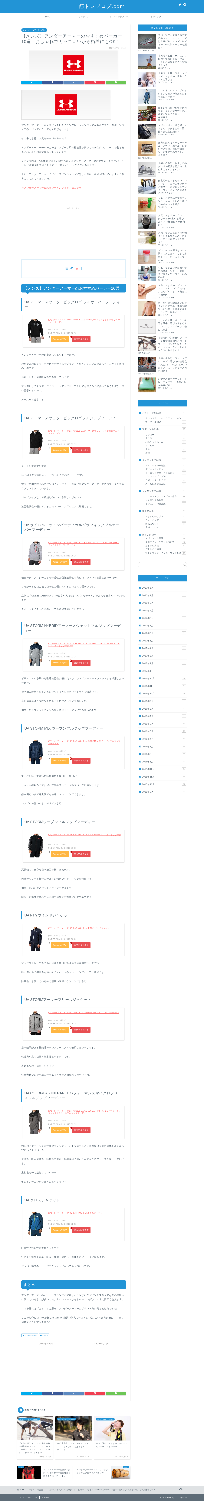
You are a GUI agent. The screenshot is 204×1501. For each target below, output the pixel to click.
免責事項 (45, 1497)
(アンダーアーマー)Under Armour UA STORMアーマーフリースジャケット (83, 1012)
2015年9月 (163, 792)
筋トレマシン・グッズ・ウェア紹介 (165, 553)
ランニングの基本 (164, 500)
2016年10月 (163, 693)
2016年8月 (163, 708)
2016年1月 (163, 761)
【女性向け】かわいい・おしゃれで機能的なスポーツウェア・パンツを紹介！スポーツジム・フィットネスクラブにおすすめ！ (172, 343)
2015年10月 (163, 784)
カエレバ (62, 329)
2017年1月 (163, 671)
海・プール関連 (164, 422)
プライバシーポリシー (28, 1497)
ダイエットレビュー (164, 469)
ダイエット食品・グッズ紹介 (164, 473)
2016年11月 (163, 686)
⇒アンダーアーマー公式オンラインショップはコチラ (51, 187)
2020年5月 (163, 587)
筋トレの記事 (163, 534)
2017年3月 (163, 655)
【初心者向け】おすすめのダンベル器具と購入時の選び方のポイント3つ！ (172, 166)
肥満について (164, 527)
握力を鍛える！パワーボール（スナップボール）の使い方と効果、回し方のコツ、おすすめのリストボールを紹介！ (172, 148)
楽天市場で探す (81, 339)
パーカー (45, 1335)
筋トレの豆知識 (164, 549)
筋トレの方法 (165, 546)
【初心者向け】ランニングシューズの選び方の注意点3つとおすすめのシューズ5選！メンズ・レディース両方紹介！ (172, 364)
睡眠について (164, 524)
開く (78, 269)
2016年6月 (163, 724)
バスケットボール (164, 442)
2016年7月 (163, 716)
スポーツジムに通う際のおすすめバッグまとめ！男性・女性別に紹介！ (172, 128)
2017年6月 (163, 633)
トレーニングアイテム (120, 17)
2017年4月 (163, 648)
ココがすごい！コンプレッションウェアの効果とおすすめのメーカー (172, 93)
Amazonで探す (60, 339)
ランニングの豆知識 (164, 504)
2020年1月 (163, 595)
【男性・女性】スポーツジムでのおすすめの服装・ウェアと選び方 (172, 76)
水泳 (164, 449)
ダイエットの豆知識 (164, 465)
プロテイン (84, 17)
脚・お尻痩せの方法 (164, 484)
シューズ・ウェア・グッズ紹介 (34, 30)
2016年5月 (163, 731)
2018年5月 (163, 603)
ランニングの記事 (163, 491)
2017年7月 (163, 625)
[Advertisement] (74, 232)
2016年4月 (163, 739)
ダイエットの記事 (163, 460)
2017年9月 (163, 610)
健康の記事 (163, 511)
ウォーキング (164, 520)
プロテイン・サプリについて (165, 542)
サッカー (164, 435)
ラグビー (164, 445)
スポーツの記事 (163, 429)
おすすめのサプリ (164, 516)
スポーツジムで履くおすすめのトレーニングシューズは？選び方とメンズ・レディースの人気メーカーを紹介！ (172, 41)
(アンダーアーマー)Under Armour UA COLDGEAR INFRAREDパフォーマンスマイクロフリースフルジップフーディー (84, 1112)
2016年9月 (163, 701)
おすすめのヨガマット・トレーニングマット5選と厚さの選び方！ (172, 382)
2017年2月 (163, 663)
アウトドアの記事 (163, 413)
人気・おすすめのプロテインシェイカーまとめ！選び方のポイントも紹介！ (172, 201)
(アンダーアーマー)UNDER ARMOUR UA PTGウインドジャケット (80, 928)
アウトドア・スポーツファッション (164, 418)
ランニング (156, 17)
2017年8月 (163, 618)
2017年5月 (163, 640)
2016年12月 (163, 678)
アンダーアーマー (30, 1335)
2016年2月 (163, 754)
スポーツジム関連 (165, 538)
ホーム (48, 17)
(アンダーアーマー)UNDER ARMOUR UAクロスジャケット (76, 1213)
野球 (164, 453)
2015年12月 (163, 769)
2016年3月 (163, 746)
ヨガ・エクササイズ (164, 480)
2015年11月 (163, 776)
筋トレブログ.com (102, 6)
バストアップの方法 (164, 476)
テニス (164, 438)
